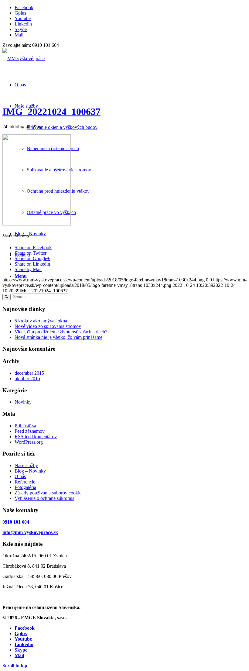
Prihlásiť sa (25, 425)
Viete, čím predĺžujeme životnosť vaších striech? (61, 331)
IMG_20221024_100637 (51, 111)
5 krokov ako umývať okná (41, 320)
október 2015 (27, 378)
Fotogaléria (25, 487)
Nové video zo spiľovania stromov (48, 326)
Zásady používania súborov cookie (48, 492)
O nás (20, 476)
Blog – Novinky (30, 470)
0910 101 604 (15, 522)
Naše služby (26, 465)
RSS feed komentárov (36, 436)
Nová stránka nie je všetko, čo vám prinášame (58, 337)
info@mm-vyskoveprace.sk (30, 532)
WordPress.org (29, 442)
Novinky (23, 401)
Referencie (25, 481)
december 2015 (29, 373)
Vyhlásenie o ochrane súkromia (44, 498)
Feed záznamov (30, 431)
